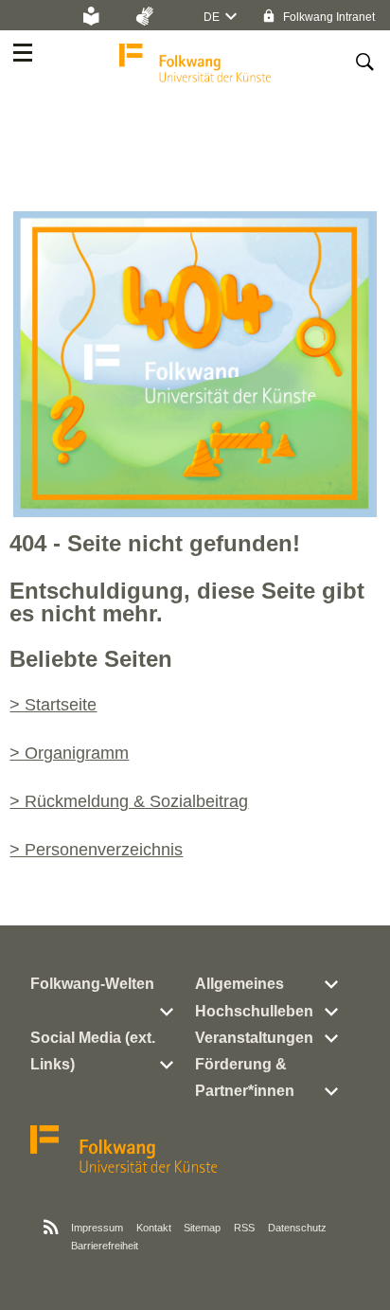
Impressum (97, 1227)
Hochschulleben (254, 1011)
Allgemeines (239, 984)
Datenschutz (297, 1227)
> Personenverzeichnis (96, 849)
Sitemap (202, 1227)
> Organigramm (69, 753)
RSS (244, 1227)
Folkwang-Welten (92, 984)
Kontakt (153, 1227)
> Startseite (53, 704)
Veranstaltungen (254, 1038)
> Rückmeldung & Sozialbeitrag (128, 801)
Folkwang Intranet (327, 17)
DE (212, 17)
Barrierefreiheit (104, 1245)
